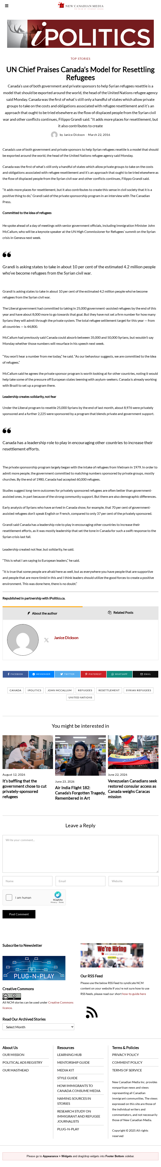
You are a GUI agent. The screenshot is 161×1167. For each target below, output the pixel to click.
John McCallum (60, 690)
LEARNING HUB (69, 1055)
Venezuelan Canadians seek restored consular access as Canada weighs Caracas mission (132, 788)
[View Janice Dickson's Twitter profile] (46, 639)
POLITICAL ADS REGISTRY (22, 1062)
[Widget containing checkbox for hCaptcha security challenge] (34, 897)
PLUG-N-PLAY (68, 1129)
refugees (85, 690)
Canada (15, 690)
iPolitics (34, 690)
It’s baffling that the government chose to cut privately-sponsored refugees (25, 788)
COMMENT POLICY (127, 1062)
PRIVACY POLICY (125, 1055)
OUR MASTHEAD (16, 1070)
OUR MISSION (13, 1055)
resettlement (109, 690)
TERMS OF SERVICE (127, 1070)
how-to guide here (134, 994)
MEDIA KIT (65, 1070)
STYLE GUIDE (67, 1078)
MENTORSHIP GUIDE (73, 1062)
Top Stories (80, 58)
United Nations (80, 697)
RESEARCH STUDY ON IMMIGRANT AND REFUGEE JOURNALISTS (78, 1116)
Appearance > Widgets (57, 1156)
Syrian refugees (138, 690)
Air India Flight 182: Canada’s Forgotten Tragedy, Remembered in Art (80, 792)
